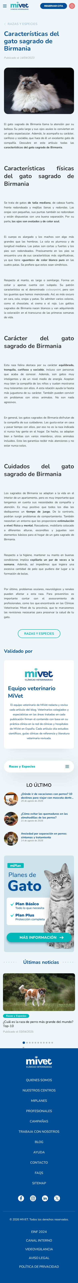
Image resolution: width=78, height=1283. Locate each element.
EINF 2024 (39, 1232)
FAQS (39, 1173)
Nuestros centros (39, 1090)
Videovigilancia (39, 1249)
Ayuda (39, 1152)
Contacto (39, 1162)
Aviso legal (39, 1258)
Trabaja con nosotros (39, 1132)
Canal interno (39, 1240)
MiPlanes (39, 1101)
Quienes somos (39, 1080)
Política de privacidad (39, 1267)
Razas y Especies (22, 24)
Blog (39, 1142)
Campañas (39, 1121)
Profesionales (39, 1111)
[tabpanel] (39, 1004)
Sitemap (39, 1183)
